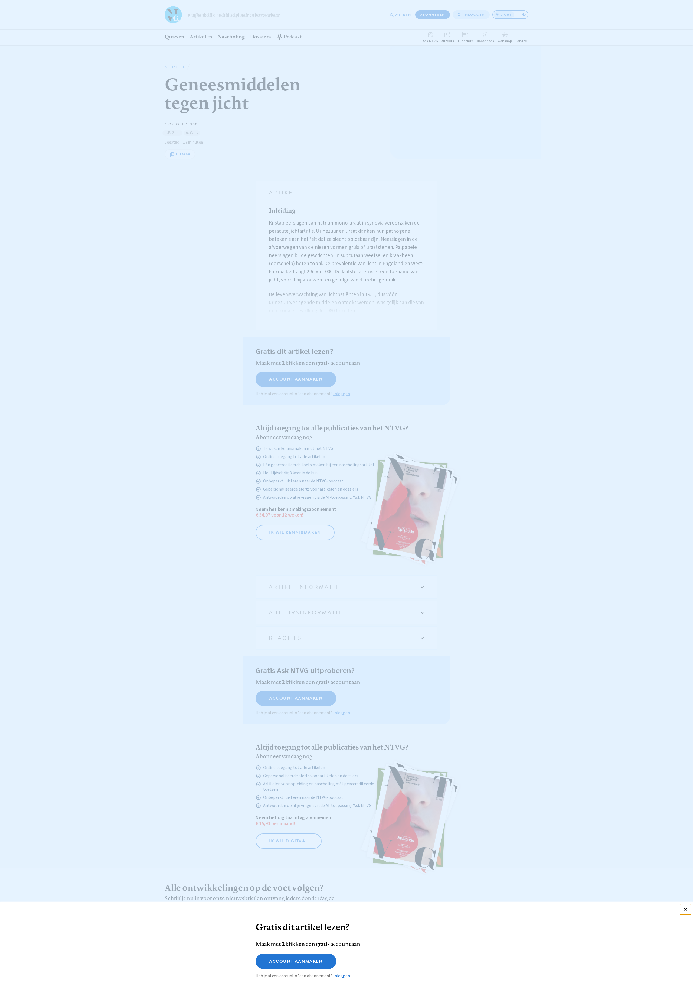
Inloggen (341, 976)
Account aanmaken (296, 961)
